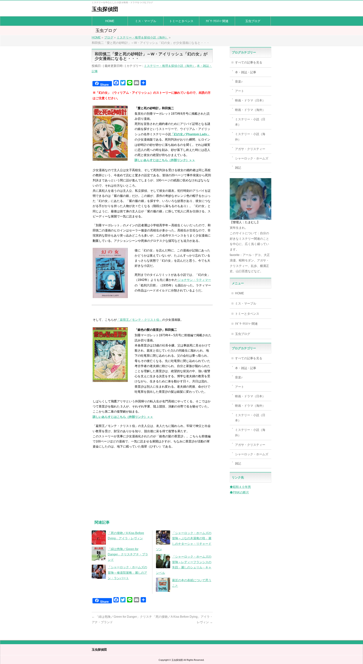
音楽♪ (239, 81)
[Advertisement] (152, 488)
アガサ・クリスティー (250, 149)
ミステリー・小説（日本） (250, 122)
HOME (239, 293)
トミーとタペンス (247, 313)
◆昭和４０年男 (240, 487)
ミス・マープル (245, 303)
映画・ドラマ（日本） (250, 100)
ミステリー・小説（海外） (250, 136)
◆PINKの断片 (239, 492)
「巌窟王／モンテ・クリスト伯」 (139, 319)
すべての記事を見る (248, 62)
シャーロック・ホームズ (251, 158)
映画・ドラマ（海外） (250, 109)
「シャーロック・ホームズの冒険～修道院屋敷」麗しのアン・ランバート (127, 573)
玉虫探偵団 (105, 9)
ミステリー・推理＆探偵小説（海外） (169, 65)
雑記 (238, 167)
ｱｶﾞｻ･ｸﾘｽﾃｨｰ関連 (246, 323)
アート (239, 91)
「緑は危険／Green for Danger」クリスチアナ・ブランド (128, 554)
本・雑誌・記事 (245, 72)
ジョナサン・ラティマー (194, 279)
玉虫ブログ (242, 333)
